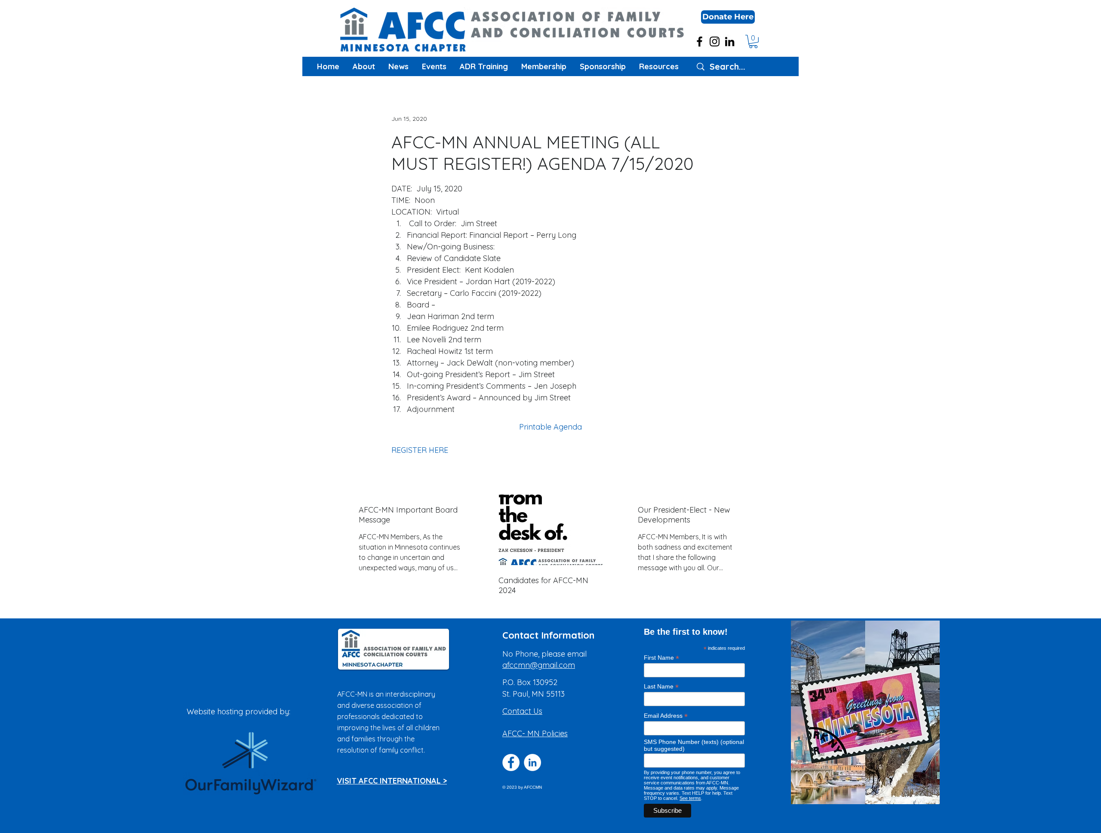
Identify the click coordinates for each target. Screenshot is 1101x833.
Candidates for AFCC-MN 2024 (543, 585)
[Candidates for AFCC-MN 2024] (550, 530)
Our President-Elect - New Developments (684, 515)
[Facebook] (699, 41)
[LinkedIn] (729, 41)
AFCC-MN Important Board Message (408, 515)
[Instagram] (714, 41)
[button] (728, 17)
